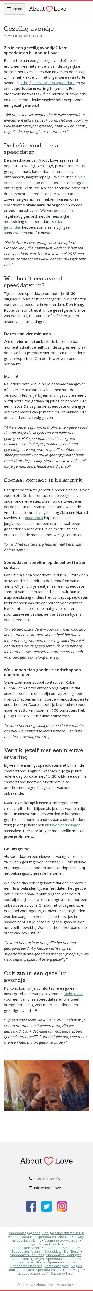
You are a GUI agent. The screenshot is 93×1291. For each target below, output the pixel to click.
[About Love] (47, 9)
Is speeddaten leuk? (33, 1273)
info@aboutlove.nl (49, 1187)
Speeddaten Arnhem (27, 1251)
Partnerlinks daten (51, 1244)
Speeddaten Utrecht (31, 1262)
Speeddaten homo (62, 1262)
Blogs (32, 1244)
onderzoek (34, 517)
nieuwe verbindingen (62, 824)
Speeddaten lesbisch (26, 1266)
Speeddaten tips (48, 1269)
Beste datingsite (57, 1266)
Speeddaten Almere (26, 1247)
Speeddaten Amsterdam (62, 1247)
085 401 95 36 (47, 1178)
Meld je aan (73, 993)
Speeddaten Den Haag (27, 1255)
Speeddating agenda (24, 1233)
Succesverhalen (63, 1273)
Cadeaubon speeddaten (37, 1236)
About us (64, 1236)
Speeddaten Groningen (64, 1255)
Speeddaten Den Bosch (62, 1251)
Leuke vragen (73, 1269)
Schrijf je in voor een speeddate (47, 82)
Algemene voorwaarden (61, 1240)
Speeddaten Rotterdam (63, 1258)
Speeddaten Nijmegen (27, 1258)
